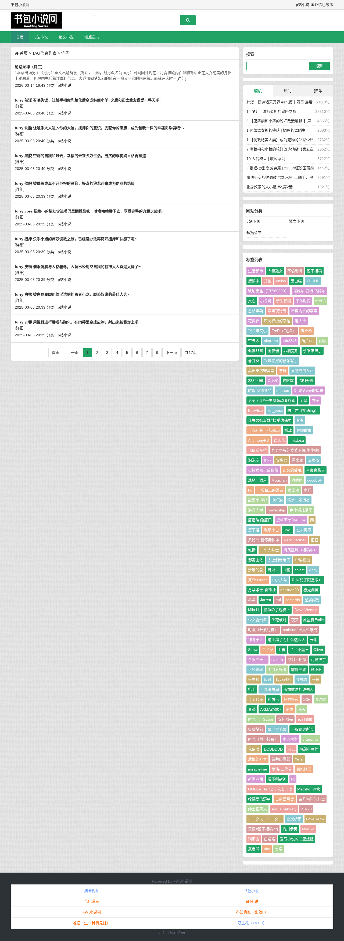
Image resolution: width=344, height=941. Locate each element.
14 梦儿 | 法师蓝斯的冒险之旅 (271, 111)
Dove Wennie (306, 610)
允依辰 (253, 749)
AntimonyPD (258, 440)
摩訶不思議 (297, 659)
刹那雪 (253, 839)
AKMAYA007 (270, 709)
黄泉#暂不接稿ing (263, 829)
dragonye (310, 739)
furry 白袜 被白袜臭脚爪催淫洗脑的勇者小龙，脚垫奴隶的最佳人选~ (72, 294)
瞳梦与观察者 (298, 500)
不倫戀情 (294, 271)
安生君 (281, 460)
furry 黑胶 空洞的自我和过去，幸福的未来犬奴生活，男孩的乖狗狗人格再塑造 (80, 156)
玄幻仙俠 (305, 719)
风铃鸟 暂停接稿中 (263, 540)
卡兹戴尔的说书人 (299, 689)
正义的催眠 (292, 470)
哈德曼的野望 (259, 799)
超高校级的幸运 (277, 321)
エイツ (267, 649)
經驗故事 (303, 430)
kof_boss (275, 410)
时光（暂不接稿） (263, 739)
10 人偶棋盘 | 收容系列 (265, 158)
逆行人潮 (255, 510)
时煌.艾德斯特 (260, 390)
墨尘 (252, 600)
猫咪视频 (91, 890)
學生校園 (283, 301)
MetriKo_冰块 (308, 789)
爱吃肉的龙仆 (302, 370)
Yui (278, 600)
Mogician (279, 480)
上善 (281, 649)
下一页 (171, 352)
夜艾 (295, 620)
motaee (282, 390)
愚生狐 (253, 679)
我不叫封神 (277, 779)
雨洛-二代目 (282, 769)
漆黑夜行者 (277, 311)
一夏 (316, 679)
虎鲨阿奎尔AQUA (291, 520)
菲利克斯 (291, 350)
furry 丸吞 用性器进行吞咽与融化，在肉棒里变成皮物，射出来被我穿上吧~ (78, 322)
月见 (291, 749)
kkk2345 (289, 341)
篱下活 (253, 530)
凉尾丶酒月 (257, 480)
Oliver (318, 649)
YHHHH (313, 281)
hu (250, 490)
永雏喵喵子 (312, 350)
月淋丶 (273, 570)
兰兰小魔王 (299, 649)
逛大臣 (300, 321)
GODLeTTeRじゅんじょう (270, 789)
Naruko (308, 829)
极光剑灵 (310, 590)
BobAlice (255, 410)
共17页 (191, 352)
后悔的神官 (257, 759)
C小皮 (273, 380)
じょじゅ (255, 699)
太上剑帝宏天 (279, 560)
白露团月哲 (284, 799)
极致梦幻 (255, 729)
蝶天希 (306, 331)
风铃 (267, 679)
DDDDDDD (273, 749)
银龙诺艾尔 (257, 331)
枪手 (252, 689)
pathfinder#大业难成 (300, 630)
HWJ (288, 530)
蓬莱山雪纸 (280, 759)
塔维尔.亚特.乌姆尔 (309, 291)
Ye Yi (299, 759)
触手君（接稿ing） (303, 410)
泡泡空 (253, 460)
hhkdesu (296, 440)
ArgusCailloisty (283, 809)
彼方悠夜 (291, 699)
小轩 (307, 490)
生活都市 (255, 271)
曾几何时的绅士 (312, 799)
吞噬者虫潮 (269, 689)
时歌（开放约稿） (263, 630)
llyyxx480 (284, 679)
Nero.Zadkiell (295, 540)
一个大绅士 (269, 550)
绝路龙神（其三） (30, 67)
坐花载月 (278, 620)
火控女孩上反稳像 (263, 470)
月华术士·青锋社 (262, 590)
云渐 (313, 639)
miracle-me (257, 769)
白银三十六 (257, 659)
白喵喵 (269, 839)
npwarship (276, 510)
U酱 (287, 570)
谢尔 (289, 709)
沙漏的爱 (255, 570)
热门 (288, 90)
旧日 (314, 540)
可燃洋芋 (318, 659)
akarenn (271, 341)
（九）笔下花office (264, 430)
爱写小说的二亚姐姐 (297, 839)
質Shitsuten (258, 580)
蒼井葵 (253, 360)
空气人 (253, 341)
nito (267, 849)
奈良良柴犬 (315, 470)
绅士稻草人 (257, 809)
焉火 (302, 709)
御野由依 (255, 560)
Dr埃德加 (302, 560)
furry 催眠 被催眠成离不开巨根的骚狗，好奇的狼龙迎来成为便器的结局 (75, 183)
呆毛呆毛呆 (277, 729)
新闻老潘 (255, 779)
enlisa (281, 281)
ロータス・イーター (265, 819)
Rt (293, 779)
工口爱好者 (277, 669)
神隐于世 (255, 639)
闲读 (323, 341)
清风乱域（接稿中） (300, 550)
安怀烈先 (285, 719)
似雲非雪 (255, 350)
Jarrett (265, 600)
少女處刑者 (257, 620)
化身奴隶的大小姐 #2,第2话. (270, 187)
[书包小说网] (39, 20)
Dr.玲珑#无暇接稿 (308, 390)
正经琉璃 (255, 669)
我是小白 (271, 530)
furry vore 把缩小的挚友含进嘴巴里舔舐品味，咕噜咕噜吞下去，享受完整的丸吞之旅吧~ (89, 211)
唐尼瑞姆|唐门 (260, 520)
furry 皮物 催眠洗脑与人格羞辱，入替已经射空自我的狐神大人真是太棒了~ (78, 266)
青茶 (252, 709)
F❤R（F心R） (283, 331)
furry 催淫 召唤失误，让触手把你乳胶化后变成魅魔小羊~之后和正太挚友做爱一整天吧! (88, 100)
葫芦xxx (307, 341)
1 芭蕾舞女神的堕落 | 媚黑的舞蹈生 (276, 130)
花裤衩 (253, 321)
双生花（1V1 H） (252, 923)
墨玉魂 (293, 490)
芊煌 (303, 400)
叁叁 (300, 420)
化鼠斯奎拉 (257, 450)
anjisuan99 (289, 590)
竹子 (315, 400)
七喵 (278, 849)
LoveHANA (315, 819)
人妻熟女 (275, 271)
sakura (277, 659)
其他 (267, 281)
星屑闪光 (312, 600)
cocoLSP (314, 480)
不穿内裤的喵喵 (304, 311)
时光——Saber (260, 719)
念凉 (307, 699)
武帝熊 (253, 849)
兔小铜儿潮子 (301, 510)
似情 (252, 550)
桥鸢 (288, 430)
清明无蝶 (305, 380)
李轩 (282, 370)
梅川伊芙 (290, 829)
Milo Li (253, 610)
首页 (20, 37)
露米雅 (297, 460)
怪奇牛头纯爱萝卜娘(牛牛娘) (295, 450)
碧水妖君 (303, 769)
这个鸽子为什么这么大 (286, 639)
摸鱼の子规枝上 (277, 610)
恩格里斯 (255, 311)
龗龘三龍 (298, 669)
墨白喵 (296, 281)
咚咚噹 (288, 380)
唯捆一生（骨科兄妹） (91, 923)
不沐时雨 (303, 301)
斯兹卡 (273, 699)
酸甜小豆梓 (308, 749)
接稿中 (253, 281)
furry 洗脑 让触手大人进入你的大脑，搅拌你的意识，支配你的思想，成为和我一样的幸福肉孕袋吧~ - (99, 128)
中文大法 (279, 580)
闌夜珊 (273, 350)
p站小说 (41, 37)
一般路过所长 (302, 729)
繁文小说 (66, 37)
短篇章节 (91, 37)
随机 (258, 91)
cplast (299, 570)
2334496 (255, 380)
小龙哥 (265, 301)
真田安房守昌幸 (261, 370)
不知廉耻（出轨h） (252, 912)
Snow (252, 649)
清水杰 (313, 460)
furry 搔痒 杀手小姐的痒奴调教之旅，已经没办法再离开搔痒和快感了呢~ (76, 239)
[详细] (181, 78)
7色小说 (252, 890)
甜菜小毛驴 (257, 500)
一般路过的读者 (270, 490)
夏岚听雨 (294, 819)
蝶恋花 (279, 440)
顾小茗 (316, 669)
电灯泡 (277, 500)
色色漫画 (91, 901)
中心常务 (290, 739)
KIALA (320, 301)
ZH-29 (306, 809)
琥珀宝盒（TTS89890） (268, 291)
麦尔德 (321, 699)
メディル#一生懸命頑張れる (271, 400)
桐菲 (267, 460)
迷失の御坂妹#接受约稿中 (270, 420)
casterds (292, 600)
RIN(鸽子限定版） (307, 580)
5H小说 (252, 901)
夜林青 (301, 679)
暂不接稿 (314, 271)
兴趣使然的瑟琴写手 (281, 360)
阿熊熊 (297, 480)
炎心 (252, 301)
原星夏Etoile (313, 620)
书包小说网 (182, 881)
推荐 (318, 90)
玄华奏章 (303, 530)
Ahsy (313, 570)
